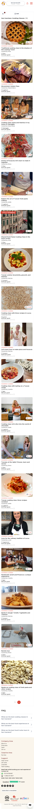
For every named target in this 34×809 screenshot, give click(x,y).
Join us (3, 749)
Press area (4, 745)
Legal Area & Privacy (17, 805)
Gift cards (4, 762)
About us (4, 743)
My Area (3, 755)
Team (3, 747)
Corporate (4, 764)
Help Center (4, 760)
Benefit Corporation (26, 804)
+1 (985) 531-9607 (9, 776)
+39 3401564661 (8, 773)
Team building (5, 766)
